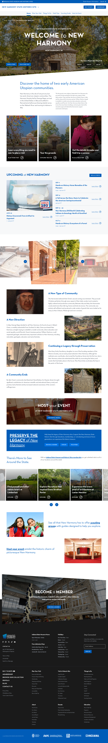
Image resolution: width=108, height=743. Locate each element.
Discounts (34, 686)
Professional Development (89, 717)
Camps (85, 688)
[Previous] (25, 262)
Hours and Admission (36, 674)
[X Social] (9, 642)
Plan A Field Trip (35, 693)
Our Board (34, 712)
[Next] (82, 262)
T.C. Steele (60, 693)
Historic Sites (11, 20)
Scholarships (87, 722)
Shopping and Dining (36, 681)
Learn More (46, 217)
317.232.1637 (5, 658)
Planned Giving (61, 714)
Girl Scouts (86, 695)
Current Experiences (88, 674)
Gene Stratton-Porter (62, 681)
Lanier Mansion (61, 683)
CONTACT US (7, 686)
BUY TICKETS (89, 7)
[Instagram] (5, 642)
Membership (101, 7)
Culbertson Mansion (62, 679)
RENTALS (6, 680)
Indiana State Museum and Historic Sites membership (63, 457)
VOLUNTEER (74, 444)
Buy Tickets (8, 671)
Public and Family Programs (90, 679)
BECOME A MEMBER (51, 444)
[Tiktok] (11, 642)
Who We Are (34, 707)
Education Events (88, 712)
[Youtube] (14, 642)
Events (85, 686)
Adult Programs (87, 681)
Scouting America (88, 698)
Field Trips (56, 13)
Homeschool (86, 693)
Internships (34, 719)
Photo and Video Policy (37, 688)
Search (102, 1)
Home (29, 13)
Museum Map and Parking (38, 676)
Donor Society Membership (64, 710)
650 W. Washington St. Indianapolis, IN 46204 (8, 650)
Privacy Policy (6, 690)
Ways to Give (61, 707)
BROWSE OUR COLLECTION (13, 677)
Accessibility (34, 691)
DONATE (64, 444)
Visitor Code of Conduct (8, 695)
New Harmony (61, 691)
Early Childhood (87, 683)
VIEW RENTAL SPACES (54, 417)
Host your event (15, 549)
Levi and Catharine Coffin (63, 686)
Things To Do (47, 13)
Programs (86, 710)
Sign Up (88, 651)
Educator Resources (88, 714)
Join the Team (35, 717)
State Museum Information (90, 1)
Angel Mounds (61, 674)
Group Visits (34, 683)
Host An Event (76, 13)
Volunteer (34, 722)
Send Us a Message (8, 661)
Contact (34, 724)
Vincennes (60, 695)
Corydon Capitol (61, 676)
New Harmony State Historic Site (19, 7)
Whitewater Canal (62, 698)
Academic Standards (88, 719)
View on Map (6, 655)
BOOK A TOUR (11, 64)
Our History (34, 710)
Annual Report (35, 714)
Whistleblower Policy (7, 693)
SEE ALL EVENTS (95, 175)
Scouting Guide (66, 13)
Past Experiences (88, 676)
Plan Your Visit (36, 13)
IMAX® (85, 691)
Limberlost (60, 688)
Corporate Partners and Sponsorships (66, 712)
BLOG (5, 683)
